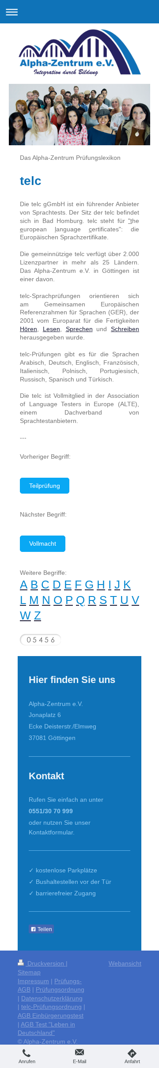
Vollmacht (42, 543)
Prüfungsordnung (60, 989)
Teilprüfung (44, 485)
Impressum (33, 981)
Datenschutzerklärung (52, 998)
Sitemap (29, 972)
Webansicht (125, 963)
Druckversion (46, 963)
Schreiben (125, 328)
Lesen (51, 328)
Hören (28, 328)
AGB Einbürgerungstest (50, 1015)
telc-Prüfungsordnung (51, 1006)
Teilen (44, 929)
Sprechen (79, 328)
